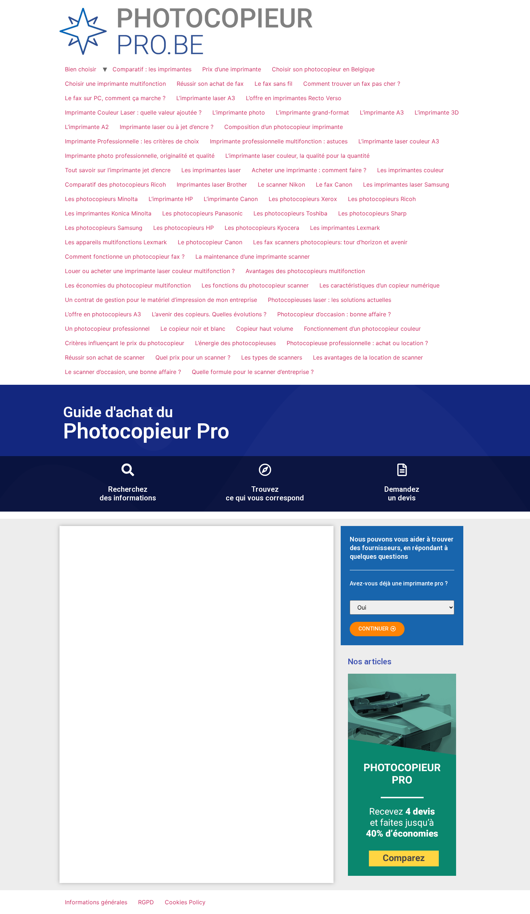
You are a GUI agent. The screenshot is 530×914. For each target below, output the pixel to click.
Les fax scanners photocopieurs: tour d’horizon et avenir (330, 242)
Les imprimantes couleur (410, 170)
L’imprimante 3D (437, 112)
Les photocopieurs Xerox (303, 198)
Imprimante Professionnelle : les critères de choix (132, 141)
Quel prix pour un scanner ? (192, 357)
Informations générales (96, 902)
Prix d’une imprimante (231, 69)
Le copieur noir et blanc (192, 328)
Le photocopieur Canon (210, 242)
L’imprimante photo (238, 112)
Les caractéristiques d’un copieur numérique (379, 285)
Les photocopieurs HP (183, 227)
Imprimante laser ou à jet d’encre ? (166, 126)
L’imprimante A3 (382, 112)
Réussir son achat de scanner (105, 357)
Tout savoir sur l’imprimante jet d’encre (118, 170)
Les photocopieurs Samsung (103, 227)
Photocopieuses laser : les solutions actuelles (329, 299)
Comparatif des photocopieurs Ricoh (115, 184)
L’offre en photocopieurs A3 (103, 314)
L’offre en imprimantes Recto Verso (293, 98)
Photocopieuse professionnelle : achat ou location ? (357, 343)
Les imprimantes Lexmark (345, 227)
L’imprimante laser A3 (205, 98)
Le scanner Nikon (281, 184)
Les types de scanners (271, 357)
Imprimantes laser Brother (212, 184)
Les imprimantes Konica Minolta (108, 213)
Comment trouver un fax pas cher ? (351, 83)
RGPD (146, 902)
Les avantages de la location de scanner (368, 357)
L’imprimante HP (171, 198)
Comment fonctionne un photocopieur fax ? (125, 256)
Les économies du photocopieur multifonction (128, 285)
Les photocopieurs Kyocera (262, 227)
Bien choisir (80, 69)
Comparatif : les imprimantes (151, 69)
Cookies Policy (185, 902)
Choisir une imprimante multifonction (115, 83)
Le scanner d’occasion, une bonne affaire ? (123, 371)
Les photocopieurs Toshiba (290, 213)
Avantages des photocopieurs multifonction (305, 271)
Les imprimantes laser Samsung (406, 184)
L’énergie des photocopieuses (235, 343)
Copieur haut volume (264, 328)
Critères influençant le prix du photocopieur (124, 343)
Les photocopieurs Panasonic (202, 213)
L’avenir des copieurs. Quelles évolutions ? (209, 314)
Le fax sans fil (273, 83)
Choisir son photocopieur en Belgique (323, 69)
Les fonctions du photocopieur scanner (255, 285)
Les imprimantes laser (211, 170)
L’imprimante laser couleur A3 (398, 141)
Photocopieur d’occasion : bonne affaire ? (334, 314)
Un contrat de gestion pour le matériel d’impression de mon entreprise (161, 299)
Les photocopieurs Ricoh (382, 198)
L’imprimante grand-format (312, 112)
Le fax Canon (334, 184)
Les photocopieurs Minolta (101, 198)
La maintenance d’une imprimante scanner (252, 256)
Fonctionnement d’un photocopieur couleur (362, 328)
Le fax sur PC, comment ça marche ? (115, 98)
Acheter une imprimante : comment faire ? (309, 170)
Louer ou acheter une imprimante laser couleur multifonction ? (150, 271)
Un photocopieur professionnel (107, 328)
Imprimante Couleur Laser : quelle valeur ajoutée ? (133, 112)
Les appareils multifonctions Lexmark (116, 242)
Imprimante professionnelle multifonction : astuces (279, 141)
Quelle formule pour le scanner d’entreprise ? (253, 371)
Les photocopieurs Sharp (372, 213)
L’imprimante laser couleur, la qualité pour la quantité (297, 155)
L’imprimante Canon (231, 198)
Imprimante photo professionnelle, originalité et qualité (140, 155)
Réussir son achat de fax (210, 83)
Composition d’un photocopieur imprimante (283, 126)
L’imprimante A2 (87, 126)
